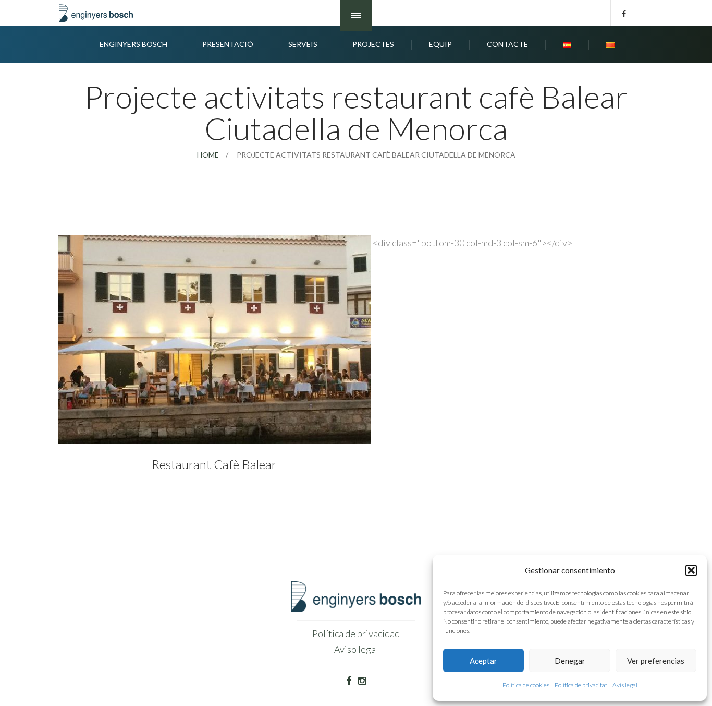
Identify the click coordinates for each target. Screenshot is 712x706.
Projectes (373, 44)
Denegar (570, 660)
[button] (691, 570)
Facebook (623, 13)
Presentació (227, 44)
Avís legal (624, 685)
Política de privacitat (581, 685)
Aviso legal (356, 649)
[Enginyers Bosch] (98, 13)
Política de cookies (525, 685)
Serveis (302, 44)
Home (208, 154)
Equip (440, 44)
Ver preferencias (655, 660)
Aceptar (483, 660)
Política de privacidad (356, 633)
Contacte (507, 44)
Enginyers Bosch (133, 44)
